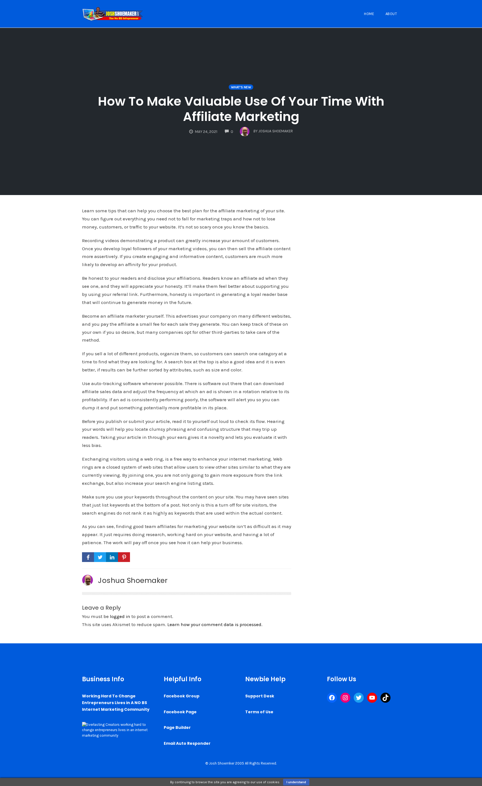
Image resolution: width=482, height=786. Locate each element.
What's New (241, 87)
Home (369, 14)
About (391, 14)
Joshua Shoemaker (133, 580)
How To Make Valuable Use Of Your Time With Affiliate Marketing (241, 109)
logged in (120, 616)
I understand (296, 782)
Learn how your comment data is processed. (214, 624)
